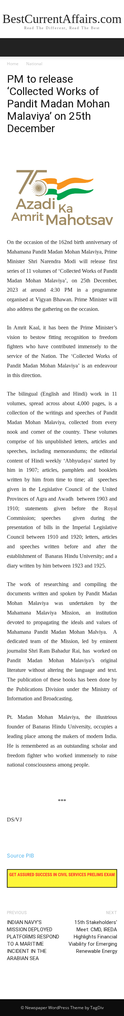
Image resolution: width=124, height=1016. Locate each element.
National (34, 64)
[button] (114, 47)
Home (13, 64)
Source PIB (20, 855)
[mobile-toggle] (12, 47)
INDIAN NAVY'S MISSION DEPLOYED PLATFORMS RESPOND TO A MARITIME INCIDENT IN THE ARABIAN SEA (33, 940)
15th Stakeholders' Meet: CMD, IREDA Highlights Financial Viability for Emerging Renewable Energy (93, 936)
